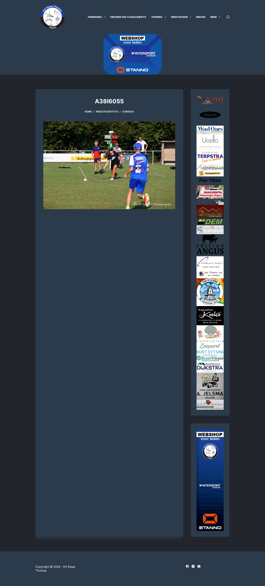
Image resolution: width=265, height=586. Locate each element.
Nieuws (200, 17)
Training (156, 17)
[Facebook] (187, 566)
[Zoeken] (228, 17)
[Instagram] (193, 566)
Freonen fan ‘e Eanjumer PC (128, 17)
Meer (213, 17)
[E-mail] (198, 566)
